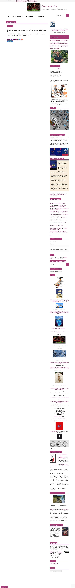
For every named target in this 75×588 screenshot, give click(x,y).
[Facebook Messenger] (20, 39)
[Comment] (8, 39)
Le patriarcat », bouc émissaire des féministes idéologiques (25, 1)
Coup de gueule (10, 26)
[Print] (22, 39)
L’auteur (18, 14)
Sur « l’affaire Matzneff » (28, 16)
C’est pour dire (50, 6)
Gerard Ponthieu (53, 214)
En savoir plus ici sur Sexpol (54, 540)
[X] (14, 39)
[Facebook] (12, 39)
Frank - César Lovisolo (54, 220)
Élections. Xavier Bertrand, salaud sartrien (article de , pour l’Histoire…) (27, 31)
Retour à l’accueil (11, 14)
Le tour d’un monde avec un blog (29, 14)
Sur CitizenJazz (41, 16)
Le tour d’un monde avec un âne (14, 16)
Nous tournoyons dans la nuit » (45, 14)
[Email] (10, 39)
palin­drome (64, 420)
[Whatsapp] (18, 39)
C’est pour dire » (52, 551)
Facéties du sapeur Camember (57, 103)
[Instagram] (16, 39)
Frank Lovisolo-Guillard (54, 211)
